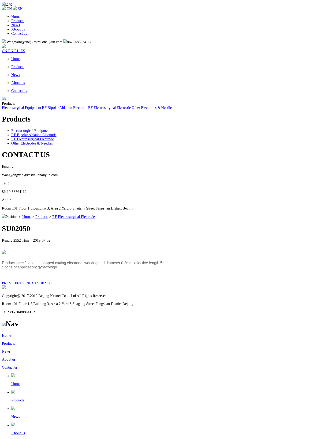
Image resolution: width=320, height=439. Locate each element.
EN (11, 51)
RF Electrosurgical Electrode (109, 108)
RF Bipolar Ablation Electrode (64, 108)
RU (17, 51)
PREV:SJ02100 (13, 283)
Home (15, 17)
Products (17, 21)
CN (5, 51)
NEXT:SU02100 (39, 283)
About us (18, 29)
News (15, 25)
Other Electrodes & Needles (152, 108)
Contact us (19, 33)
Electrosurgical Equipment (21, 108)
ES (23, 51)
